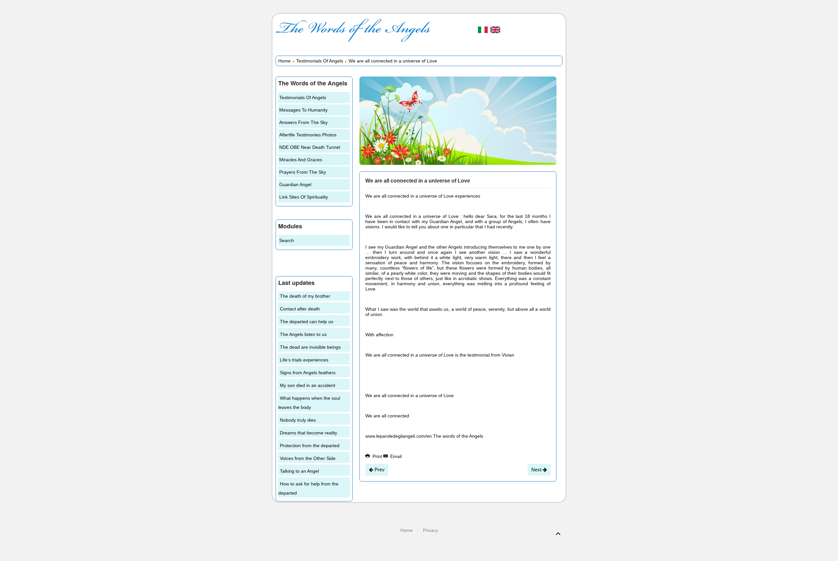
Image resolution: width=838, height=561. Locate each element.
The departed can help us (306, 321)
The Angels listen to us (303, 334)
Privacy (430, 530)
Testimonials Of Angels (319, 60)
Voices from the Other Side (308, 458)
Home (284, 60)
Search (286, 240)
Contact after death (300, 308)
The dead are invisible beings (310, 347)
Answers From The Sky (303, 122)
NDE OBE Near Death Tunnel (309, 147)
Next (537, 469)
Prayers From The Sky (302, 172)
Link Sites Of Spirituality (303, 197)
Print (377, 456)
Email (395, 456)
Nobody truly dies (298, 420)
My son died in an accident (307, 385)
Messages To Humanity (303, 110)
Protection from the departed (309, 445)
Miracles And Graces (300, 159)
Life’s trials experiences (304, 359)
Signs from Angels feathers (308, 372)
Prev (379, 469)
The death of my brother (305, 296)
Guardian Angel (295, 184)
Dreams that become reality (308, 432)
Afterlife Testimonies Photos (308, 134)
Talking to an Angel (299, 471)
